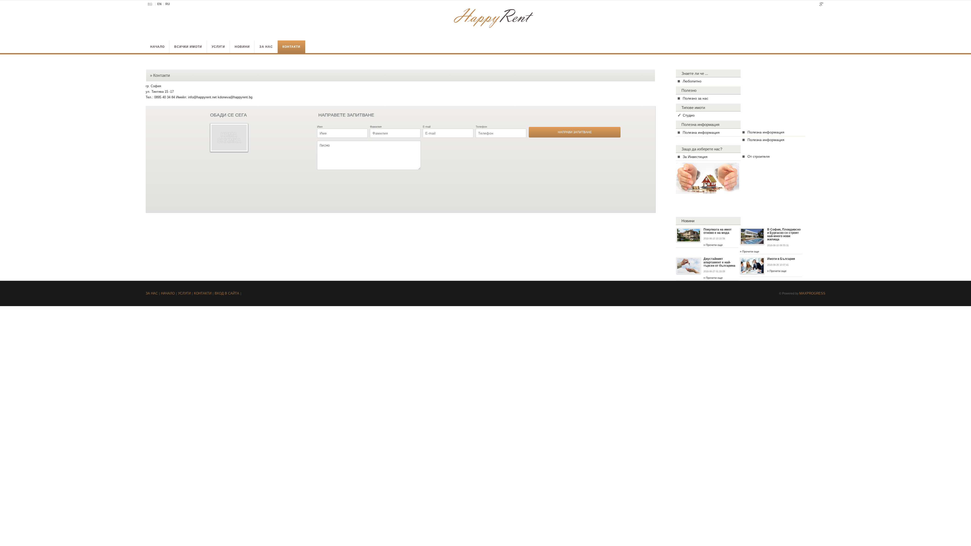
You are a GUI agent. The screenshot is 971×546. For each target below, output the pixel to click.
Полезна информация (701, 132)
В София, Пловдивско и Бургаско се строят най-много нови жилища (784, 234)
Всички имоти (188, 47)
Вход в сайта (227, 293)
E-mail (426, 126)
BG (150, 4)
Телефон (481, 126)
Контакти (291, 47)
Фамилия (376, 126)
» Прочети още (713, 244)
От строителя (758, 156)
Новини (242, 47)
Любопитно (692, 81)
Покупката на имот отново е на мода (717, 231)
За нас (266, 47)
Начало (157, 47)
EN (159, 4)
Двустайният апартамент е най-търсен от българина (719, 262)
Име (320, 126)
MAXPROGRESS (812, 293)
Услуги (218, 47)
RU (167, 4)
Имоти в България (781, 259)
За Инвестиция (695, 157)
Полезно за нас (695, 98)
